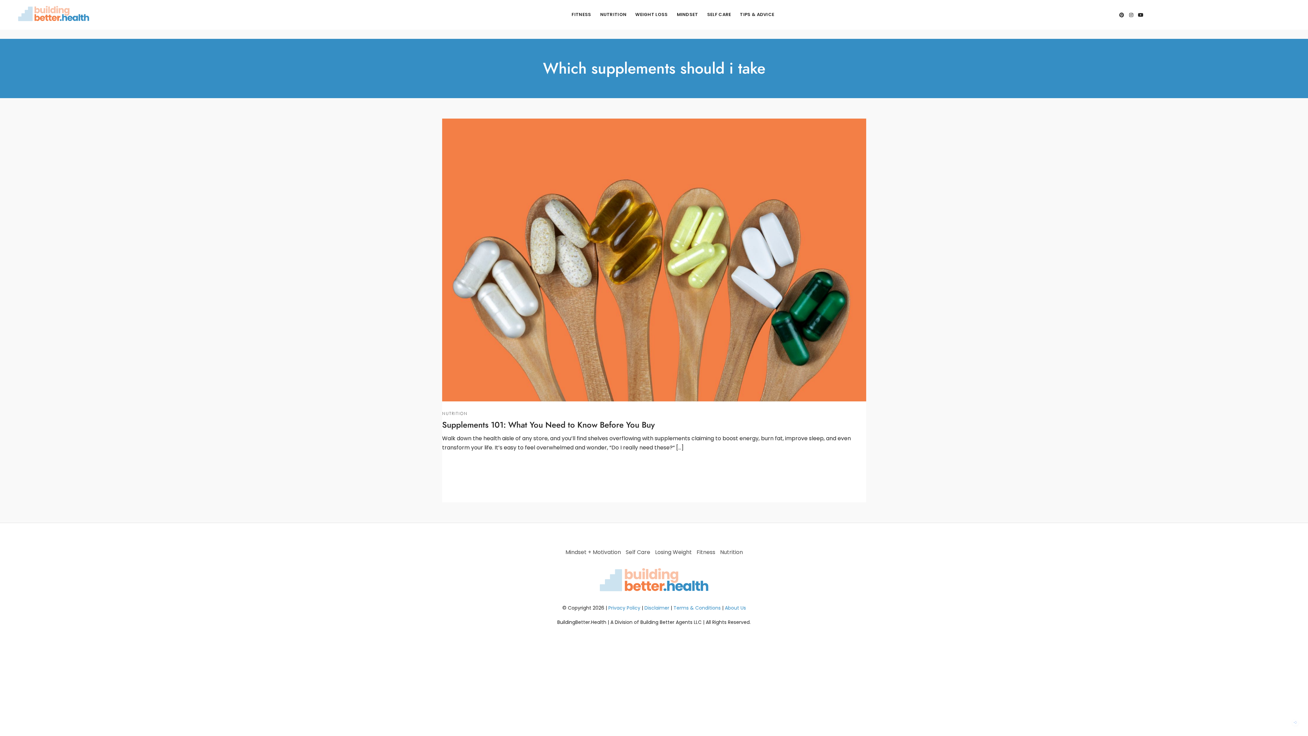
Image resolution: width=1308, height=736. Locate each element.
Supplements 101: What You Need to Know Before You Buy (548, 424)
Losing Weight (673, 552)
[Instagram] (1131, 15)
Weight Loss (651, 14)
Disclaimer (656, 607)
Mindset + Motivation (593, 552)
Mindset (687, 14)
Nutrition (613, 14)
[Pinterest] (1121, 15)
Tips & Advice (757, 14)
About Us (735, 607)
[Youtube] (1141, 15)
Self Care (719, 14)
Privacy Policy (624, 607)
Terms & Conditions (697, 607)
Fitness (581, 14)
